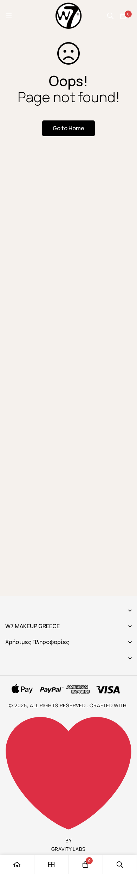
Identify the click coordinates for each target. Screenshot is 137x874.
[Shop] (51, 864)
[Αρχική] (17, 864)
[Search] (110, 15)
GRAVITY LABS (68, 849)
